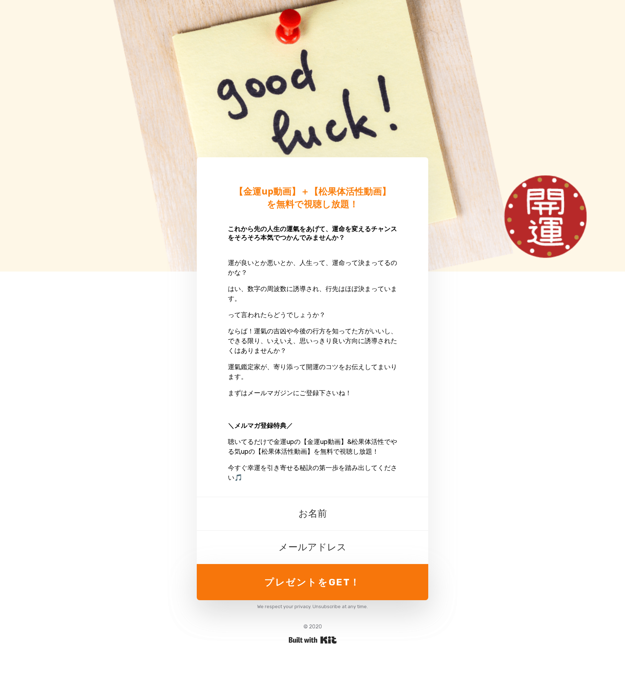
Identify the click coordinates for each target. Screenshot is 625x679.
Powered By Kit (313, 639)
